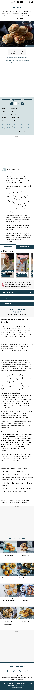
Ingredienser (7, 246)
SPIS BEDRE (17, 2)
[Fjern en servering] (11, 103)
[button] (7, 265)
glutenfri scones (23, 422)
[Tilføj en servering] (22, 103)
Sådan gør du (24, 247)
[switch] (4, 169)
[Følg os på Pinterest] (20, 671)
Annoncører (10, 683)
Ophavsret (29, 683)
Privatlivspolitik (10, 685)
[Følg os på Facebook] (7, 671)
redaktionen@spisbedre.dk (18, 679)
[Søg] (29, 2)
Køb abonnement (20, 683)
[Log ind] (32, 2)
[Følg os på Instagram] (13, 671)
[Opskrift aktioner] (15, 560)
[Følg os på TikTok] (26, 671)
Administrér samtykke (22, 685)
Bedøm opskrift (22, 57)
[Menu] (4, 1)
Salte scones (5, 411)
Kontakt (3, 683)
